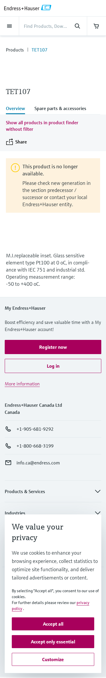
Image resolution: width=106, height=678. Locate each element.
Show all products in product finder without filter (42, 126)
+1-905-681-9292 (35, 429)
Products (15, 50)
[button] (53, 347)
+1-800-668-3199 (35, 446)
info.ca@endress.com (38, 463)
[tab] (18, 108)
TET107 (39, 50)
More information (22, 384)
